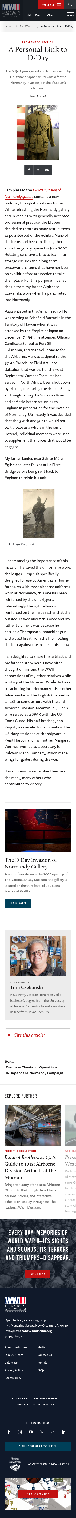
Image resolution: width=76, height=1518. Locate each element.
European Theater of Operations (31, 1067)
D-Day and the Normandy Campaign (34, 1073)
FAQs (40, 1370)
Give (50, 15)
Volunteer (11, 1362)
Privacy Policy (14, 1370)
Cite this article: (29, 1035)
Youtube (30, 1432)
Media (41, 1347)
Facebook (9, 1432)
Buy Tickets (20, 1398)
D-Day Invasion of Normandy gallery (33, 193)
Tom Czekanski (26, 987)
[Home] (11, 10)
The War (25, 26)
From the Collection (38, 42)
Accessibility (13, 1377)
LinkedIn (63, 1432)
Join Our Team (14, 1355)
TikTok (52, 1432)
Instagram (19, 1432)
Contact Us (44, 1355)
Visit (29, 15)
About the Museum (17, 1347)
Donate (22, 1404)
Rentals (42, 1362)
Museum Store (43, 1404)
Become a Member (47, 1398)
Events (39, 15)
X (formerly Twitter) (41, 1432)
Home (9, 26)
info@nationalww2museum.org (28, 1331)
